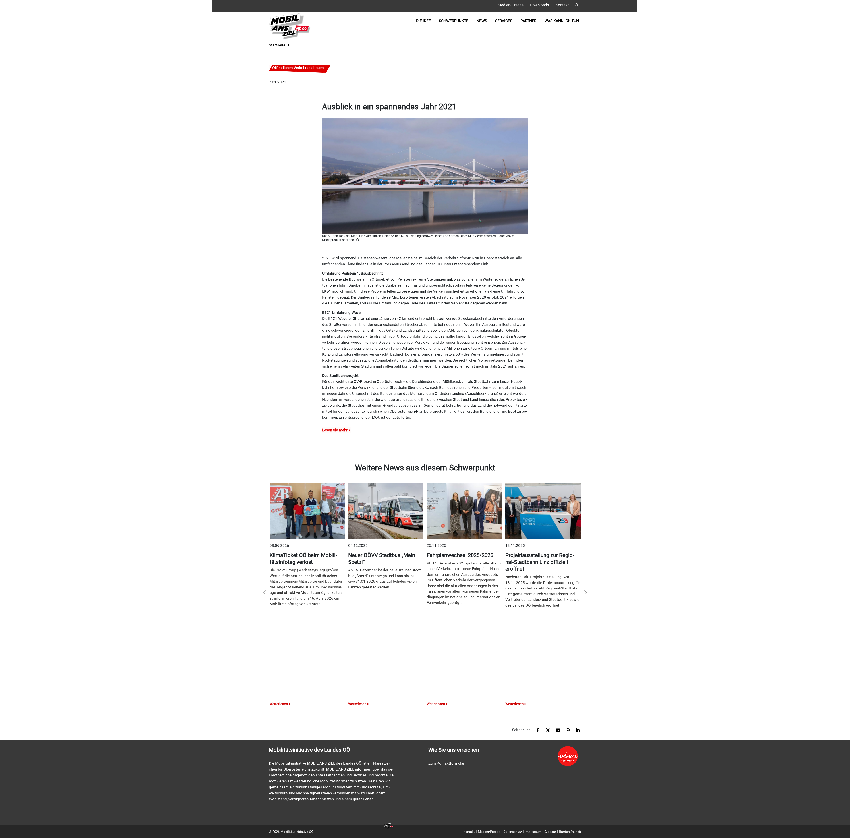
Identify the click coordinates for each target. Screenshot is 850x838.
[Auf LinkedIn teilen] (576, 731)
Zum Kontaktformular (446, 763)
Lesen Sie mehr (335, 430)
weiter (585, 593)
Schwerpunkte (453, 21)
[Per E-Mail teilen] (556, 731)
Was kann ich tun (562, 21)
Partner (528, 21)
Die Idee (423, 21)
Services (503, 21)
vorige (264, 593)
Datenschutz (512, 832)
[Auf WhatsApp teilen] (566, 731)
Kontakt (562, 5)
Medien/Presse (511, 5)
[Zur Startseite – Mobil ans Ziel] (290, 26)
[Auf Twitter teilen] (546, 731)
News (482, 21)
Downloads (539, 5)
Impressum (533, 832)
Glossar (550, 832)
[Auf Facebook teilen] (536, 731)
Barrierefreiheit (570, 832)
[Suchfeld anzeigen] (576, 6)
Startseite (277, 45)
